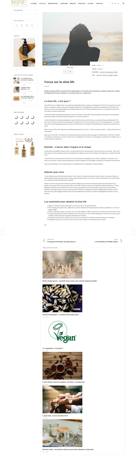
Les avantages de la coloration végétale (27, 97)
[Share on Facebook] (66, 71)
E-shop (90, 3)
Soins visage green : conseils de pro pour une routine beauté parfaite (70, 281)
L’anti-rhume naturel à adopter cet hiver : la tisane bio (64, 382)
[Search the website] (123, 3)
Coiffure (64, 3)
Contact (99, 3)
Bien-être (105, 75)
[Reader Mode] (44, 64)
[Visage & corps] (24, 147)
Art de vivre (102, 72)
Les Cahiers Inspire (109, 72)
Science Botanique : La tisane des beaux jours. (61, 314)
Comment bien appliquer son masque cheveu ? (26, 89)
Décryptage (53, 3)
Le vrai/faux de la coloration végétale (27, 79)
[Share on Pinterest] (70, 71)
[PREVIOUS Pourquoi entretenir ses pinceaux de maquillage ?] (2, 230)
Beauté (73, 3)
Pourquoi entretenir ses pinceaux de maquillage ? (66, 242)
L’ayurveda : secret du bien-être (55, 416)
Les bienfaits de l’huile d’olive (106, 242)
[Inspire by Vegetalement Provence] (19, 3)
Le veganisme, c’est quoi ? (53, 348)
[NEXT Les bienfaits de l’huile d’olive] (134, 230)
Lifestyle (81, 3)
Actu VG (42, 3)
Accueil (34, 3)
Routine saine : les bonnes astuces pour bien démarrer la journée (68, 449)
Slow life (115, 75)
